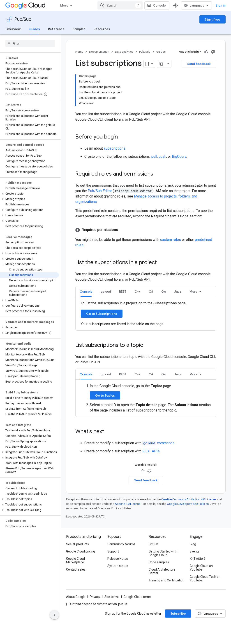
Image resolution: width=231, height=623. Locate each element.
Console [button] (86, 291)
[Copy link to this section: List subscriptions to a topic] (147, 345)
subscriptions (114, 148)
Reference (56, 29)
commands (158, 443)
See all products (77, 544)
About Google (75, 597)
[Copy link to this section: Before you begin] (122, 137)
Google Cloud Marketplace (75, 560)
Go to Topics (105, 395)
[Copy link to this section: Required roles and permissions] (157, 174)
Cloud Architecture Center (162, 571)
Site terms (111, 597)
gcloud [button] (106, 291)
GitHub (153, 544)
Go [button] (163, 291)
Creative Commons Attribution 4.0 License (188, 499)
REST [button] (122, 291)
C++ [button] (137, 291)
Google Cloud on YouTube (201, 567)
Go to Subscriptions (101, 314)
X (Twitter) (197, 558)
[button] (29, 193)
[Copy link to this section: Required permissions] (122, 230)
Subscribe (178, 613)
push (162, 156)
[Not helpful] (213, 51)
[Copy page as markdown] (161, 64)
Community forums (121, 544)
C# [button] (151, 291)
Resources (102, 29)
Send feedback (199, 64)
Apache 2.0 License (127, 503)
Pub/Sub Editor (100, 191)
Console (159, 5)
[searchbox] (30, 43)
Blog (193, 544)
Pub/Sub (22, 19)
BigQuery (179, 156)
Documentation (99, 51)
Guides (34, 29)
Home (79, 51)
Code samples (159, 562)
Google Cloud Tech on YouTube (205, 578)
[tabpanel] (146, 314)
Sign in (220, 5)
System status (117, 566)
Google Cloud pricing (80, 551)
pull (154, 156)
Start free (212, 19)
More (64, 5)
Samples (79, 29)
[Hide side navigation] (54, 614)
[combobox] (120, 5)
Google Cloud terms (138, 597)
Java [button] (177, 291)
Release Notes (117, 558)
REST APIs (151, 451)
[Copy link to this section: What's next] (108, 432)
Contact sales (75, 569)
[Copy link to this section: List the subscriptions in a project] (161, 263)
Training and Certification (166, 580)
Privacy (95, 597)
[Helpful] (206, 51)
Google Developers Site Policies (188, 503)
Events (194, 551)
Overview (13, 29)
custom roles (170, 239)
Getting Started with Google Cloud (163, 553)
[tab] (86, 291)
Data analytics (124, 51)
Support (113, 551)
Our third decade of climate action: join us (98, 604)
